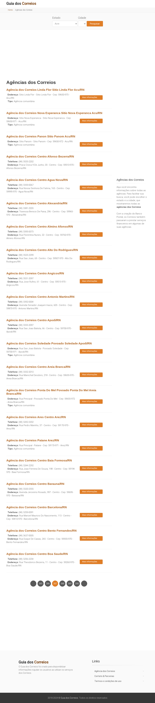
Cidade (82, 17)
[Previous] (33, 584)
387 (55, 583)
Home (10, 10)
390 (77, 583)
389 (69, 583)
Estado (56, 17)
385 (40, 583)
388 (62, 583)
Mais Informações (89, 97)
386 (48, 583)
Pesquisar (95, 23)
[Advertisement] (77, 54)
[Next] (84, 584)
